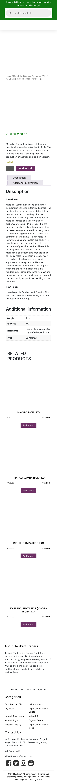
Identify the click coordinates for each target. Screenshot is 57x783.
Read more (28, 490)
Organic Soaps (35, 720)
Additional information (25, 182)
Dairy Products (35, 704)
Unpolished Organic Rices (25, 76)
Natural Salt (34, 716)
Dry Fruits (9, 708)
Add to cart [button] (28, 425)
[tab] (19, 177)
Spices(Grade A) (13, 724)
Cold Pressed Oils (13, 704)
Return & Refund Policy (40, 777)
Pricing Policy (36, 779)
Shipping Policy (21, 779)
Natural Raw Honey (14, 716)
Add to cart (25, 168)
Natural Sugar (11, 720)
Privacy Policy (22, 777)
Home (9, 76)
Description (19, 177)
